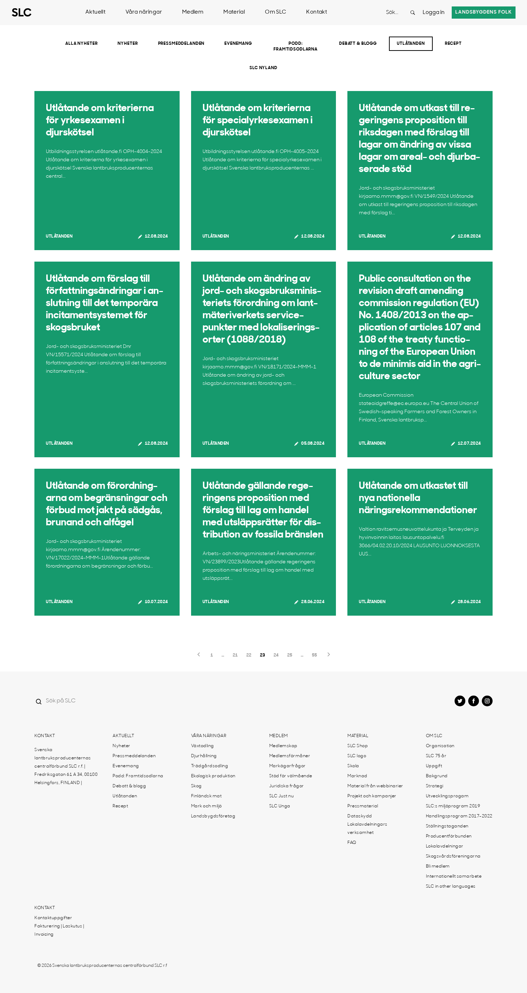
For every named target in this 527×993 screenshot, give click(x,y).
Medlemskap (283, 746)
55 (314, 655)
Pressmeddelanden (181, 44)
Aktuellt (95, 12)
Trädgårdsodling (209, 766)
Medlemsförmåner (289, 756)
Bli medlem (438, 866)
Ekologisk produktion (213, 776)
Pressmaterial (362, 806)
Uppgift (434, 766)
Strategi (434, 786)
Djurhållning (204, 756)
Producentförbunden (449, 836)
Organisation (440, 746)
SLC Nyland (263, 68)
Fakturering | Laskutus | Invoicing (59, 930)
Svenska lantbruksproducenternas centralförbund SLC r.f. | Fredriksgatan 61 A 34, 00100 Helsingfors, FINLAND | (66, 766)
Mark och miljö (206, 806)
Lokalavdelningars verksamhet (367, 828)
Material (234, 12)
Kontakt (316, 12)
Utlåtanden (411, 44)
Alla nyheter (81, 44)
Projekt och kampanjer (372, 796)
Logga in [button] (434, 12)
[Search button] (413, 12)
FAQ (351, 843)
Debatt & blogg (358, 44)
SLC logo (356, 756)
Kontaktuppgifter (53, 918)
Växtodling (202, 746)
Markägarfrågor (287, 766)
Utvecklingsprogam (447, 796)
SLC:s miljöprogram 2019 (453, 806)
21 (235, 655)
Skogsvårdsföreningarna (453, 856)
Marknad (357, 776)
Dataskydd (359, 816)
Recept (453, 44)
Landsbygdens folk (483, 12)
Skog (196, 786)
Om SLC (275, 12)
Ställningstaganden (447, 826)
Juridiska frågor (286, 786)
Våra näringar (143, 12)
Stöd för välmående (290, 776)
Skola (353, 766)
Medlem (192, 12)
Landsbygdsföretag (213, 816)
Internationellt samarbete (454, 876)
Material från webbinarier (375, 786)
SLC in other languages (451, 886)
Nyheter (128, 44)
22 (248, 655)
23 (262, 655)
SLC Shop (357, 746)
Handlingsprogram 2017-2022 (459, 816)
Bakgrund (437, 776)
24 (276, 655)
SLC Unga (279, 806)
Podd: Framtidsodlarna (296, 47)
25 (289, 655)
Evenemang (238, 44)
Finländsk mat (206, 796)
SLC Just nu (281, 796)
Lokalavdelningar (445, 846)
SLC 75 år (436, 756)
